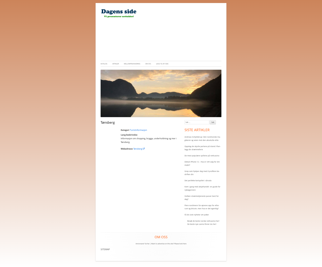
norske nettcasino (207, 221)
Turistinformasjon (138, 130)
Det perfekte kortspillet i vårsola (198, 180)
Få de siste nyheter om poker (197, 214)
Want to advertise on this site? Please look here (168, 243)
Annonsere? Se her (143, 243)
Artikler (115, 64)
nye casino (199, 224)
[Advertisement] (161, 39)
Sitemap (105, 249)
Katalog (104, 64)
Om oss (148, 64)
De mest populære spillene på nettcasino (202, 155)
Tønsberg (139, 148)
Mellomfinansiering (132, 64)
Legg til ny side (162, 64)
